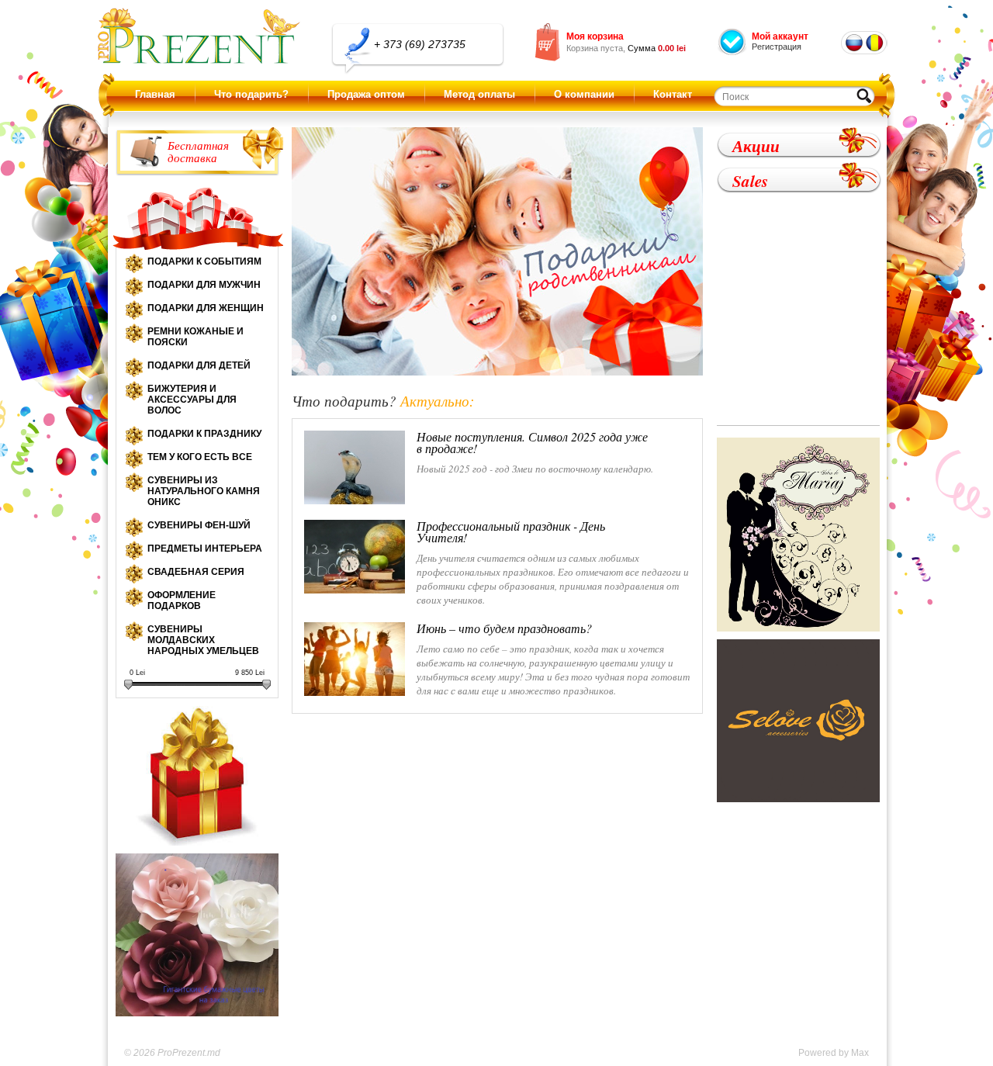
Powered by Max (833, 1052)
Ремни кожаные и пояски (195, 337)
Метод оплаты (479, 94)
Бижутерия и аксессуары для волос (192, 399)
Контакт (672, 94)
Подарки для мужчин (204, 284)
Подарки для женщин (205, 308)
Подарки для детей (199, 365)
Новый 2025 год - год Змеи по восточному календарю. (535, 453)
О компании (584, 94)
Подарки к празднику (204, 433)
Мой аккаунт (780, 36)
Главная (155, 94)
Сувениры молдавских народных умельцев (203, 640)
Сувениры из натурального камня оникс (203, 491)
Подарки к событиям (204, 261)
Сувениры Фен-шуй (199, 525)
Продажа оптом (366, 94)
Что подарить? (251, 94)
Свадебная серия (195, 571)
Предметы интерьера (204, 548)
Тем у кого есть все (199, 457)
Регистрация (776, 46)
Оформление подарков (181, 600)
